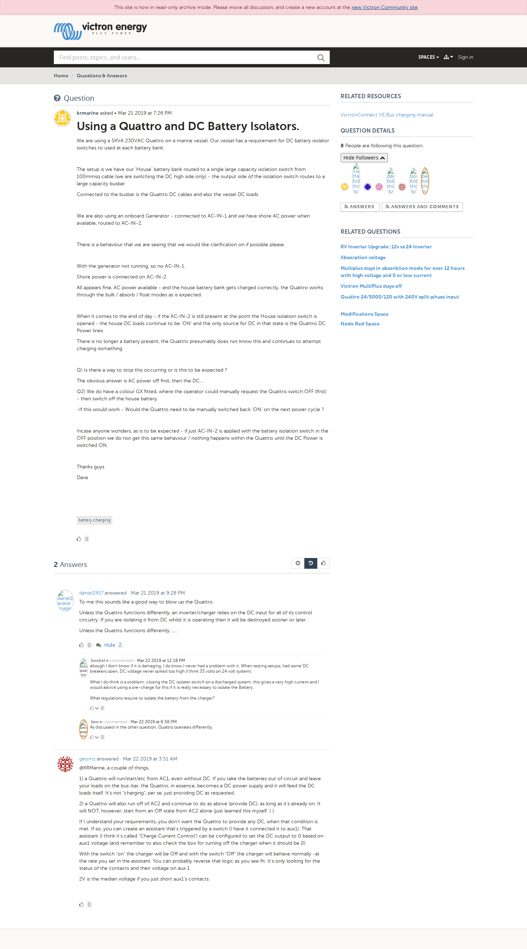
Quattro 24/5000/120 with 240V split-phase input (400, 297)
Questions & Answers (102, 75)
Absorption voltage (363, 257)
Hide (109, 645)
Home (61, 75)
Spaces (427, 57)
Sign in (465, 57)
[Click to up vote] (92, 708)
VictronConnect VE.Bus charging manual (388, 115)
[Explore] (448, 57)
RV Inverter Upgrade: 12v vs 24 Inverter (386, 246)
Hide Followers (361, 157)
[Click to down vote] (97, 708)
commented (121, 660)
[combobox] (192, 57)
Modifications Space (365, 314)
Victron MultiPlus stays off (371, 286)
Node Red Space (360, 323)
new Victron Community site (385, 7)
